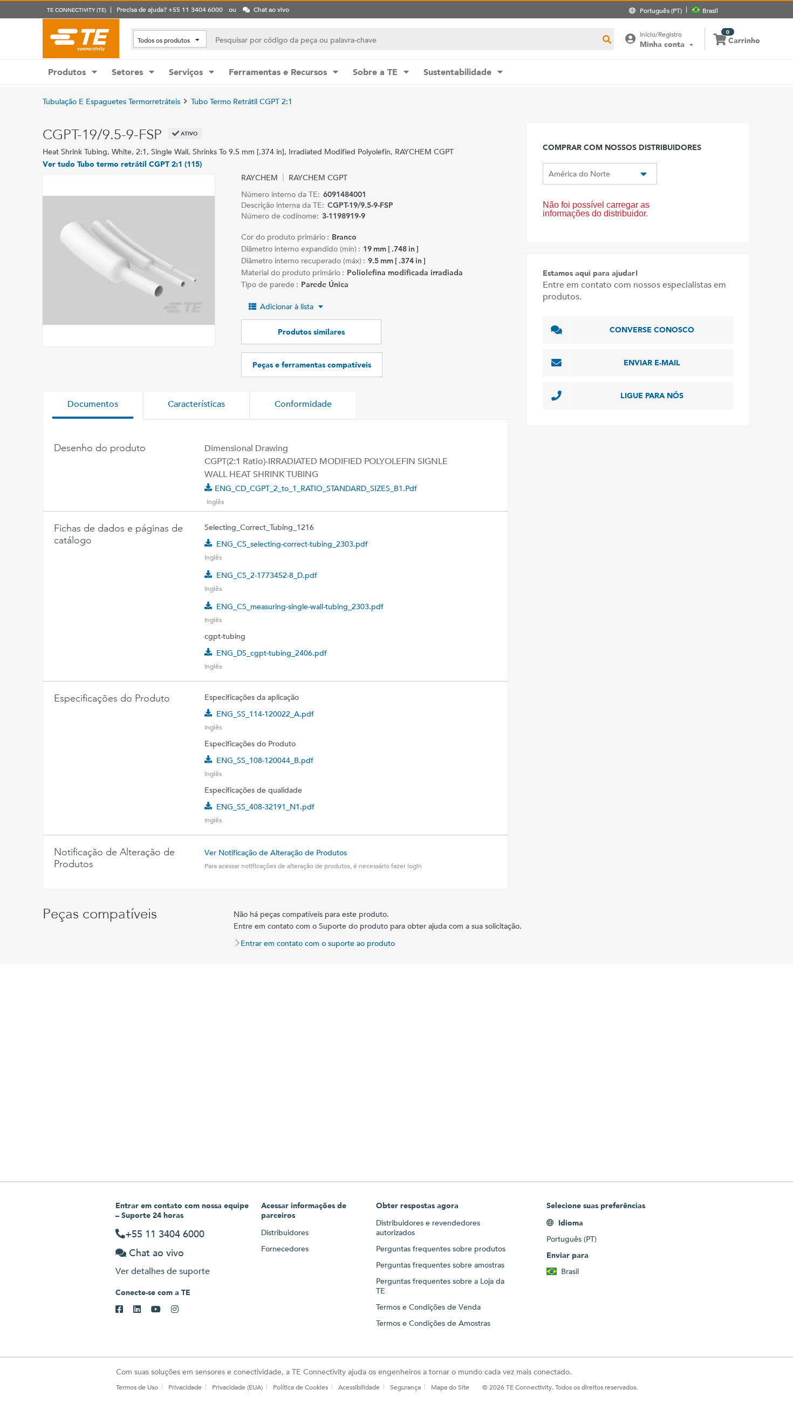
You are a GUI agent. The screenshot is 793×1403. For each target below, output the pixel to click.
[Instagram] (180, 1310)
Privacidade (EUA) (237, 1386)
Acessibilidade (359, 1386)
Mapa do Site (450, 1386)
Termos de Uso (137, 1386)
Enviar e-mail (652, 362)
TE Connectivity (81, 38)
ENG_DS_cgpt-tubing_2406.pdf (271, 653)
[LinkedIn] (142, 1310)
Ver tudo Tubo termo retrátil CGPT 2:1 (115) (122, 164)
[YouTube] (161, 1310)
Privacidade (185, 1386)
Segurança (405, 1386)
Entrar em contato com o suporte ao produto (318, 943)
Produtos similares (311, 332)
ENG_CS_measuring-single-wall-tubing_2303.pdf (300, 606)
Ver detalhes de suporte (162, 1271)
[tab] (93, 405)
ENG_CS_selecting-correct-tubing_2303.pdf (292, 544)
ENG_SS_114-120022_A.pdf (265, 714)
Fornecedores (285, 1249)
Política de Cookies (300, 1386)
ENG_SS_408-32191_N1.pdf (265, 807)
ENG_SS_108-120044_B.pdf (264, 760)
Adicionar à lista (287, 306)
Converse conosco (652, 330)
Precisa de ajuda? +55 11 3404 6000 (170, 9)
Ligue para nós (651, 395)
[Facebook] (124, 1310)
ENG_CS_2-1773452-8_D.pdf (266, 575)
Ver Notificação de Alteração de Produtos (275, 852)
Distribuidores (285, 1232)
